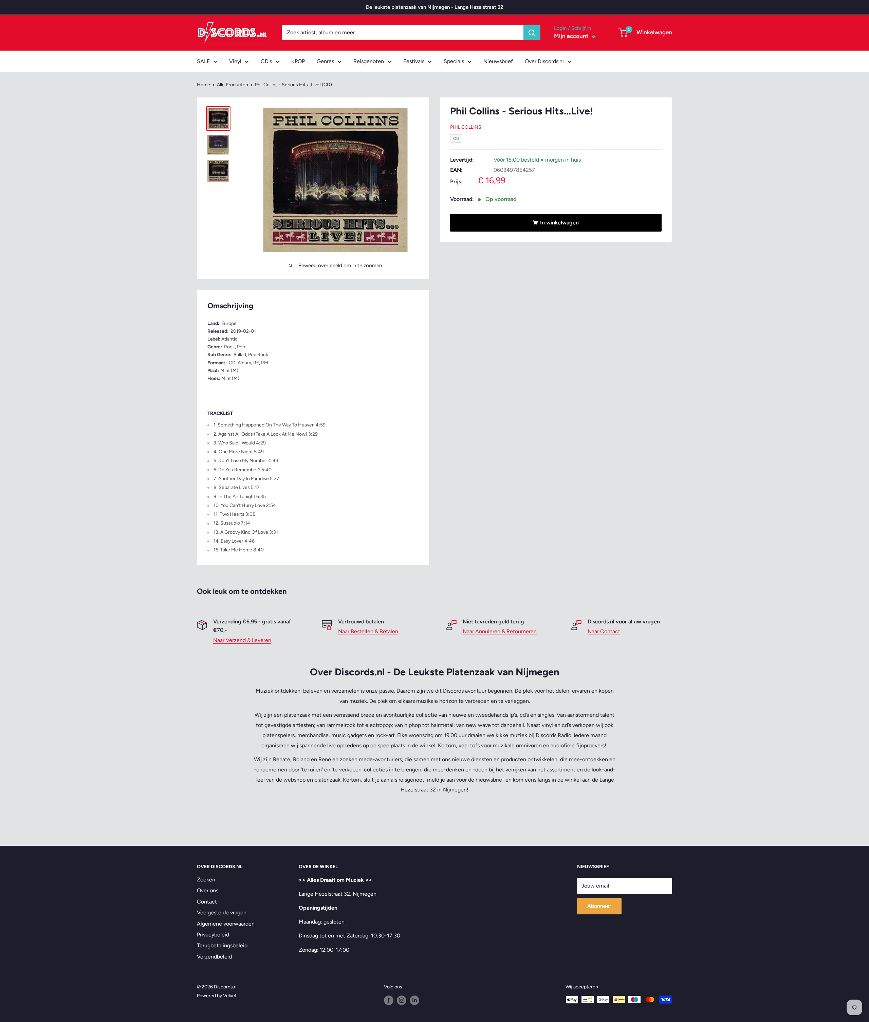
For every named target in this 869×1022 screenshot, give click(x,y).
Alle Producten (232, 85)
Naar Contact (604, 631)
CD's (266, 61)
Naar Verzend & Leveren (242, 640)
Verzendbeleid (214, 956)
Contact (207, 901)
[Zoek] (531, 32)
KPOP (298, 61)
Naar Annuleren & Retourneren (500, 631)
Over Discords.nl (544, 61)
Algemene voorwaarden (226, 923)
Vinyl (235, 61)
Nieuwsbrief (498, 61)
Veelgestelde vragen (221, 912)
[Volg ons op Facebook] (388, 1000)
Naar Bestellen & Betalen (368, 631)
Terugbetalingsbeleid (222, 945)
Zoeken (206, 879)
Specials (454, 61)
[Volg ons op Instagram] (401, 1000)
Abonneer (599, 906)
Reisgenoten (368, 61)
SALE (203, 61)
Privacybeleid (213, 934)
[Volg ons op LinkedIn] (414, 1000)
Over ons (207, 890)
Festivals (413, 61)
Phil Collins (465, 127)
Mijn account (572, 36)
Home (203, 85)
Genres (325, 61)
